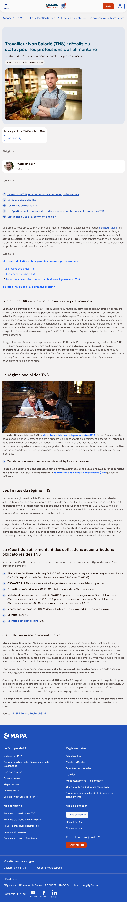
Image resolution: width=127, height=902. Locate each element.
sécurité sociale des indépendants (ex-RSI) (68, 435)
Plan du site (10, 879)
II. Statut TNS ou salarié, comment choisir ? (28, 286)
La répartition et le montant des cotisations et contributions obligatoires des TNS (55, 211)
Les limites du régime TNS (22, 205)
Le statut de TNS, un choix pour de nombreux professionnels (43, 194)
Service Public (29, 713)
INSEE (16, 713)
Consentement (74, 828)
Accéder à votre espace (48, 867)
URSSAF (42, 713)
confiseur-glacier (108, 227)
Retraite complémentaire (22, 620)
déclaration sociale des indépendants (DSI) (79, 472)
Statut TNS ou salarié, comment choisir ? (31, 216)
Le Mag (20, 18)
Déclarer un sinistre (15, 867)
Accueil (6, 18)
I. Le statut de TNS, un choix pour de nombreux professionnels (40, 261)
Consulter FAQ (74, 822)
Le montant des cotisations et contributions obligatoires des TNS (43, 279)
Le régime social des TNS (22, 200)
